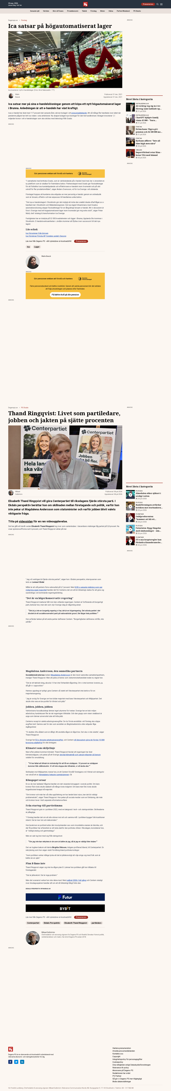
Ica (28, 247)
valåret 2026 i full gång (76, 880)
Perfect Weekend (123, 11)
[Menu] (161, 4)
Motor (102, 11)
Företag (94, 11)
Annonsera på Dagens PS (122, 1070)
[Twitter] (16, 1062)
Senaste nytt (34, 11)
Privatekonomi (72, 11)
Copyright (116, 1056)
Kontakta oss (117, 1054)
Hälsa (111, 11)
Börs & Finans (58, 11)
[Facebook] (10, 1062)
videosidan (26, 521)
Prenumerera (148, 4)
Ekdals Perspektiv (52, 923)
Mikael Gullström (48, 932)
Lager (37, 247)
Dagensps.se (13, 20)
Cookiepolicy (117, 1062)
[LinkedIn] (22, 1062)
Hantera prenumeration (121, 1048)
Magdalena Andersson (60, 675)
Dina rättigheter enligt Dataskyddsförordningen (131, 1065)
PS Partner (116, 1076)
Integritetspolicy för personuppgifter (127, 1059)
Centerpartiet (33, 923)
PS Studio (137, 11)
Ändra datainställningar (121, 1081)
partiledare (96, 923)
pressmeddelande (79, 113)
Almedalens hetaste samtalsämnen (54, 775)
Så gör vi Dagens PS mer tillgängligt (127, 1079)
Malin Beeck (46, 256)
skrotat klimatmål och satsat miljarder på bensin (80, 755)
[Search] (157, 4)
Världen (46, 11)
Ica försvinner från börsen (37, 233)
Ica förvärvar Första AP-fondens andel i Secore (46, 236)
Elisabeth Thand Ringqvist (75, 923)
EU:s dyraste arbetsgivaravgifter (49, 740)
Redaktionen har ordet (121, 1073)
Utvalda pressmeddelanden (123, 1051)
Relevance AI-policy (120, 1068)
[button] (65, 897)
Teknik (84, 11)
